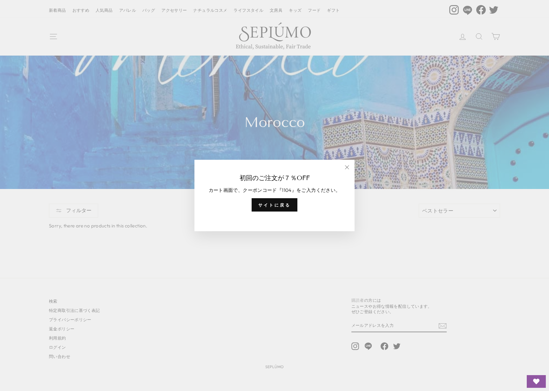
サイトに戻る (274, 204)
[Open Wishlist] (536, 381)
